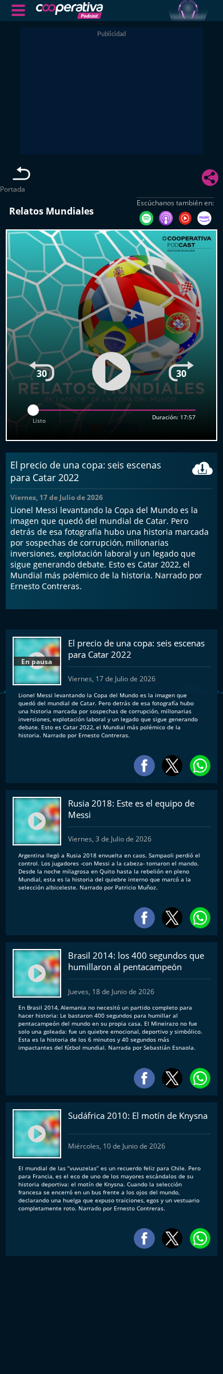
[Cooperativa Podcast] (123, 10)
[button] (18, 10)
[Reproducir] (111, 371)
